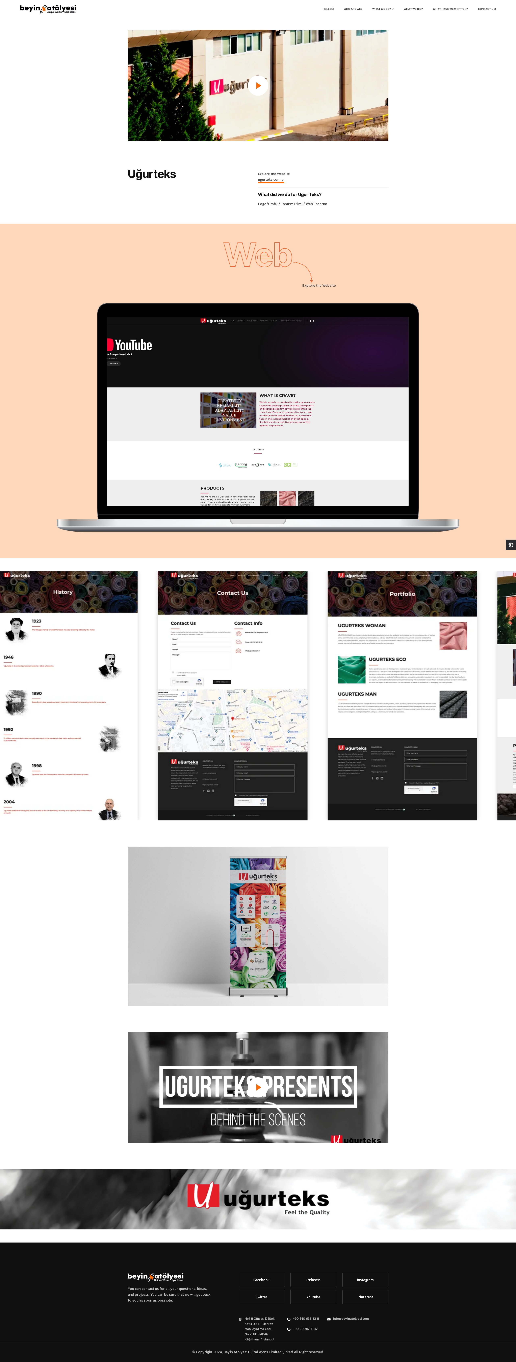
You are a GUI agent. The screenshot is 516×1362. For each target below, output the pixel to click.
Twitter (261, 1297)
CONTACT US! (487, 9)
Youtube (313, 1297)
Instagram (365, 1279)
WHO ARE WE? (353, 9)
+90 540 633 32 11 (306, 1318)
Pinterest (365, 1297)
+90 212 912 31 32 (305, 1328)
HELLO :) (328, 9)
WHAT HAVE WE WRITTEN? (450, 9)
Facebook (261, 1279)
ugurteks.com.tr (271, 179)
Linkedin (313, 1279)
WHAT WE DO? (381, 9)
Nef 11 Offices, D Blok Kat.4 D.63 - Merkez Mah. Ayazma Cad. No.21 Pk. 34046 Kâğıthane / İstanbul (260, 1328)
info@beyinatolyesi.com (351, 1318)
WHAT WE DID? (413, 9)
